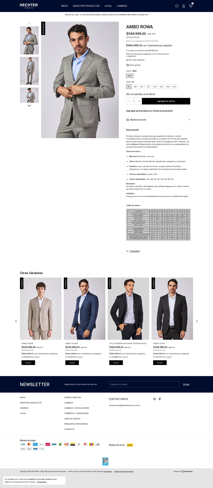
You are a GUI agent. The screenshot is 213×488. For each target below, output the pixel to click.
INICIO (64, 6)
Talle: (130, 82)
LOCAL (108, 6)
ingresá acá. (108, 471)
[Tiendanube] (183, 472)
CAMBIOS (122, 6)
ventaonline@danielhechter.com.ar (124, 405)
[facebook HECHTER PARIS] (160, 399)
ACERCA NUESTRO (72, 397)
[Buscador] (176, 6)
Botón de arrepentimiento (124, 471)
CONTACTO (69, 429)
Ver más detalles (137, 60)
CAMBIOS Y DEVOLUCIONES (76, 408)
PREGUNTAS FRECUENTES (76, 424)
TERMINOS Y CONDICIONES (76, 413)
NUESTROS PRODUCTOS (86, 6)
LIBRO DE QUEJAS (72, 419)
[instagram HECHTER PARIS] (154, 399)
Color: (131, 71)
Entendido (41, 482)
